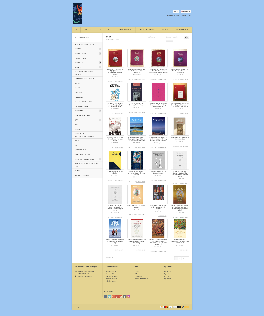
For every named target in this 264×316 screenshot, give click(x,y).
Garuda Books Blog (125, 29)
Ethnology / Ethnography (84, 79)
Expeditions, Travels (82, 106)
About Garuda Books (147, 29)
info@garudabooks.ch (85, 276)
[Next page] (187, 258)
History (77, 83)
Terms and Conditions (113, 274)
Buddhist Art (79, 62)
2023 (117, 39)
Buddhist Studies (81, 53)
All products (88, 29)
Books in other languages (84, 159)
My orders (167, 274)
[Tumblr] (124, 296)
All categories (105, 29)
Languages (78, 92)
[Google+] (113, 296)
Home (76, 29)
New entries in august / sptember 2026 (87, 165)
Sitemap (137, 274)
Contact (165, 29)
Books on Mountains (82, 154)
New (76, 120)
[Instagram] (128, 296)
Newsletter (139, 276)
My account (186, 15)
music (77, 145)
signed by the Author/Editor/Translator (85, 135)
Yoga (76, 124)
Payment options (111, 278)
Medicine (78, 129)
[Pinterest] (117, 296)
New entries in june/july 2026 (85, 44)
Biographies (79, 97)
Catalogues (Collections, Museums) (84, 73)
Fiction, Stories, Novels (83, 101)
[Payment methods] (162, 307)
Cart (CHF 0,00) (173, 15)
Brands (77, 170)
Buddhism (78, 49)
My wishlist (167, 278)
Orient (77, 141)
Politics (77, 88)
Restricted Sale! (80, 150)
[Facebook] (105, 296)
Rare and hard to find (83, 115)
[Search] (75, 37)
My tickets (167, 276)
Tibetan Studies (80, 58)
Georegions (79, 111)
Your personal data (112, 276)
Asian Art (78, 67)
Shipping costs (119, 81)
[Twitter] (109, 296)
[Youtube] (120, 296)
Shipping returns (111, 281)
